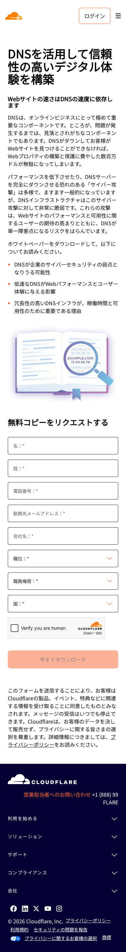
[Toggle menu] (118, 16)
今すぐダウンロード (63, 659)
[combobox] (63, 558)
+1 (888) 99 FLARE (105, 798)
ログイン (94, 16)
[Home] (14, 16)
